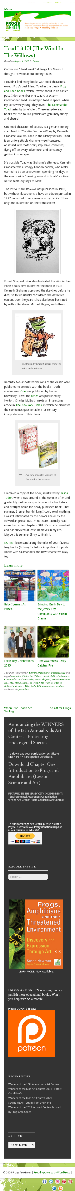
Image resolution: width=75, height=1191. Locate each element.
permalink (24, 689)
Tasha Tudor (21, 682)
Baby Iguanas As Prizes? (15, 607)
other (35, 396)
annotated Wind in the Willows (26, 676)
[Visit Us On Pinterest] (64, 1183)
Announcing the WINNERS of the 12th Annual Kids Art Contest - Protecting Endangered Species (36, 734)
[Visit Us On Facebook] (44, 1183)
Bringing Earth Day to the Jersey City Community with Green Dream (52, 611)
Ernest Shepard (42, 679)
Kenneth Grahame (60, 679)
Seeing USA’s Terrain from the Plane (29, 1102)
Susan (36, 61)
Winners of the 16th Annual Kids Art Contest (34, 1084)
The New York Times (29, 405)
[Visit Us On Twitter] (51, 1183)
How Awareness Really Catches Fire (52, 663)
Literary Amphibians (39, 672)
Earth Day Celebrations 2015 (19, 663)
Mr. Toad (8, 682)
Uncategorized (58, 672)
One (23, 391)
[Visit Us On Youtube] (70, 1183)
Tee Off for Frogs (59, 708)
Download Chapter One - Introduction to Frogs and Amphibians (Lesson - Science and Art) (33, 773)
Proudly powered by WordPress (52, 1172)
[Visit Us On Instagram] (57, 1183)
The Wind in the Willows (40, 682)
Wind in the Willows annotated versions (44, 686)
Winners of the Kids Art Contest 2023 (30, 1098)
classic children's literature (56, 676)
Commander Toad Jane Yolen (19, 679)
